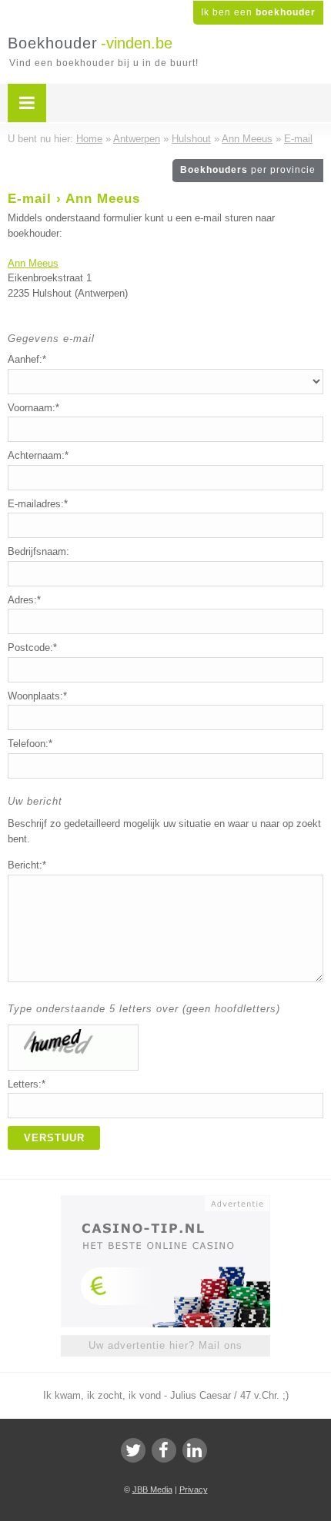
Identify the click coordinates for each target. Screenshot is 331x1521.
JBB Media (152, 1489)
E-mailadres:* (38, 504)
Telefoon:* (30, 743)
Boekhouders (248, 169)
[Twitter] (133, 1450)
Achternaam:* (38, 455)
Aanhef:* (27, 359)
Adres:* (24, 600)
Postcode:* (32, 647)
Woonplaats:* (37, 696)
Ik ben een (258, 12)
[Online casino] (165, 1202)
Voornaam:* (33, 407)
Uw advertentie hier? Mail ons (165, 1345)
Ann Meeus (33, 263)
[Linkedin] (194, 1450)
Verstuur (54, 1138)
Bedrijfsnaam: (38, 551)
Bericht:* (27, 865)
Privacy (193, 1489)
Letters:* (26, 1084)
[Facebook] (164, 1450)
